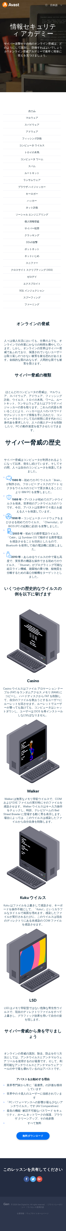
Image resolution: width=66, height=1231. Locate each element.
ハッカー (32, 200)
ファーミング (32, 304)
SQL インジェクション (31, 290)
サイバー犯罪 (32, 228)
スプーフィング (32, 297)
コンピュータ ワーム (32, 159)
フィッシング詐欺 (32, 138)
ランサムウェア (32, 180)
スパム (32, 166)
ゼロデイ (32, 276)
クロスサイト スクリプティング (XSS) (32, 269)
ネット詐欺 (32, 207)
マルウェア (32, 117)
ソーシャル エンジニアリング (32, 214)
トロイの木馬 (32, 152)
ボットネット (32, 249)
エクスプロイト (32, 283)
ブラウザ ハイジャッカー (32, 186)
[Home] (10, 5)
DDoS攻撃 (32, 242)
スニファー (32, 263)
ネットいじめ (32, 256)
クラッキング (32, 235)
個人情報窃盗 (32, 221)
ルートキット (32, 173)
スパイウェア (32, 124)
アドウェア (32, 131)
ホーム (32, 110)
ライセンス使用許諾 (35, 1207)
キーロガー (32, 193)
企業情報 (20, 1213)
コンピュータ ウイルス (32, 145)
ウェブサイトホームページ (37, 1213)
